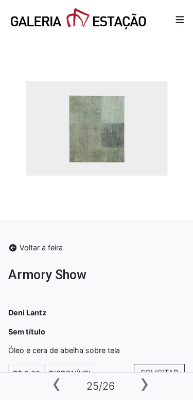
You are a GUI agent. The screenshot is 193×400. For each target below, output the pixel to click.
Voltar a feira (40, 247)
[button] (180, 19)
